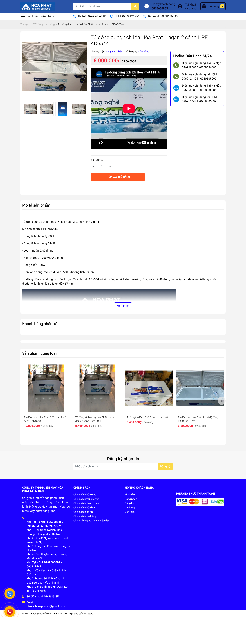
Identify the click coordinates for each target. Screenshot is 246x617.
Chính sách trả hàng (84, 516)
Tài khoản (191, 4)
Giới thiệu (130, 511)
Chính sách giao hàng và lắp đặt (91, 520)
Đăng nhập (190, 8)
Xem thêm (123, 305)
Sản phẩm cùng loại (39, 353)
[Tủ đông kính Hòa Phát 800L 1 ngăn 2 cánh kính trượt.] (46, 388)
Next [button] (83, 67)
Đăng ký (165, 466)
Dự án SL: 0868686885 (163, 16)
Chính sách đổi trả (83, 511)
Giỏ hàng (130, 507)
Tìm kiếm (130, 494)
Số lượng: (97, 159)
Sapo (90, 613)
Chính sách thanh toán (86, 503)
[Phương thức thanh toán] (200, 501)
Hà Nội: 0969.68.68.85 (92, 16)
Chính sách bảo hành (85, 507)
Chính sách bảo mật (84, 494)
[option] (54, 66)
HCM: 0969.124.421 (127, 16)
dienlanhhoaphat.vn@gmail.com (46, 606)
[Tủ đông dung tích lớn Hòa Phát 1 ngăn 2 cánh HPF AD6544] (54, 66)
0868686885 (160, 8)
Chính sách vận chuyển (86, 498)
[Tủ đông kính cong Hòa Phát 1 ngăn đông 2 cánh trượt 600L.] (97, 388)
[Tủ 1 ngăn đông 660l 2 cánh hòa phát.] (149, 388)
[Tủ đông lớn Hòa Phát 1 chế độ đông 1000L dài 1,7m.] (200, 388)
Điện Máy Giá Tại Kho (59, 613)
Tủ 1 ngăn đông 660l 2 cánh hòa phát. (148, 417)
